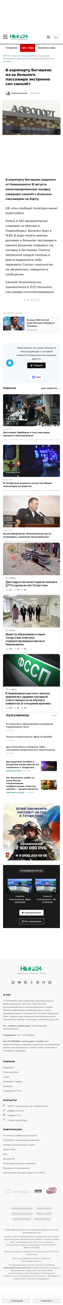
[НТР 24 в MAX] (13, 982)
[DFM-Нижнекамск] (38, 1192)
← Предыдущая (16, 1301)
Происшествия (29, 56)
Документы (9, 1159)
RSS (5, 1154)
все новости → (50, 388)
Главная (11, 48)
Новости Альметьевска (22, 1214)
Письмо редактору (17, 1120)
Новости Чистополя (21, 1219)
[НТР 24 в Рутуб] (43, 982)
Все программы (32, 921)
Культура (7, 1086)
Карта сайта (9, 1149)
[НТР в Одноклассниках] (31, 982)
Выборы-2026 (47, 48)
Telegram (38, 365)
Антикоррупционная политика (19, 1163)
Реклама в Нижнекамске (16, 1168)
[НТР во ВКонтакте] (25, 982)
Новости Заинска (42, 1219)
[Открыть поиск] (48, 37)
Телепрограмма (32, 913)
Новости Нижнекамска (22, 1208)
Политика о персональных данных (21, 1140)
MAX (38, 377)
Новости (16, 56)
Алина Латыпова (19, 93)
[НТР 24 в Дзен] (49, 982)
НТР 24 (6, 56)
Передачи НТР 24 (12, 1091)
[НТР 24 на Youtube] (19, 982)
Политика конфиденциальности (20, 1135)
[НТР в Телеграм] (37, 982)
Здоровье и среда (12, 1081)
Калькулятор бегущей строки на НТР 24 (24, 1173)
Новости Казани (44, 1208)
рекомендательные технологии (17, 1268)
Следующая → (47, 1301)
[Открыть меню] (5, 37)
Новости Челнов (44, 1214)
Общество (8, 1067)
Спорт (6, 1077)
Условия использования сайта (19, 1145)
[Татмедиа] (18, 1192)
